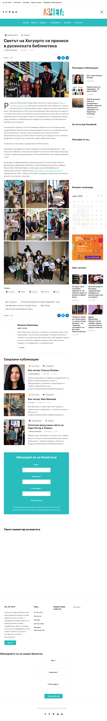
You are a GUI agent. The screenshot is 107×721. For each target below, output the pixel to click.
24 (74, 206)
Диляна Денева (34, 374)
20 (88, 220)
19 (83, 220)
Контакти (17, 2)
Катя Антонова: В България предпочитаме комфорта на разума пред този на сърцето (95, 292)
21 (92, 220)
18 (79, 220)
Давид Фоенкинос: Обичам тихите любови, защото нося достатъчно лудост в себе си (95, 322)
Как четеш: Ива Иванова (42, 399)
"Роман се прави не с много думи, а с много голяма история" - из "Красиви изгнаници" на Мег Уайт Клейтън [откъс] (79, 324)
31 (74, 228)
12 (83, 215)
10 (74, 215)
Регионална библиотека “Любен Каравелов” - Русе (40, 302)
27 (88, 206)
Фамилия (36, 476)
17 (74, 220)
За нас (10, 643)
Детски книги (36, 2)
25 (79, 206)
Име (36, 465)
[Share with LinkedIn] (67, 58)
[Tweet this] (63, 58)
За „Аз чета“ (7, 2)
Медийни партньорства (52, 2)
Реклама (26, 2)
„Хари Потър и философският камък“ (47, 171)
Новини (42, 22)
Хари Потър (45, 305)
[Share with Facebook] (59, 58)
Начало (26, 22)
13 (88, 215)
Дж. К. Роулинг (11, 302)
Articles (21, 347)
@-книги (67, 22)
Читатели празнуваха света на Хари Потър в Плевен (46, 426)
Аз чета (32, 402)
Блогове (78, 22)
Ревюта (34, 22)
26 (83, 206)
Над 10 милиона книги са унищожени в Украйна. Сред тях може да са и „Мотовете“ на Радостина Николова (94, 106)
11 (79, 215)
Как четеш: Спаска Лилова (43, 370)
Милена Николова (11, 50)
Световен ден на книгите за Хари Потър (21, 305)
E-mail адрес (36, 488)
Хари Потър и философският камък (19, 309)
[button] (36, 79)
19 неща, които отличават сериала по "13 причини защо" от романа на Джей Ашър (79, 292)
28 (92, 206)
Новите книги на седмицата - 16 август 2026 (93, 89)
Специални (55, 22)
